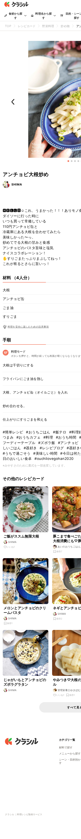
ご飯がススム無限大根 (21, 536)
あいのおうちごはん (69, 546)
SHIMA (16, 184)
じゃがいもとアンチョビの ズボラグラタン (25, 682)
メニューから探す (70, 753)
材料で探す (65, 747)
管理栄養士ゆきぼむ (69, 690)
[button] (68, 161)
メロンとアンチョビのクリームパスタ (25, 610)
